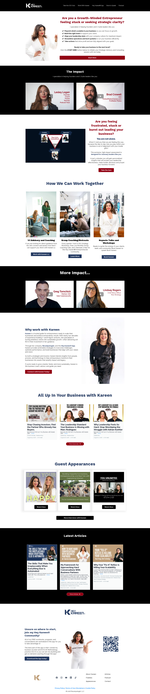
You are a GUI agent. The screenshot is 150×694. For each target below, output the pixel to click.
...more (32, 433)
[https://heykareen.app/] (110, 644)
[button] (41, 422)
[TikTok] (75, 677)
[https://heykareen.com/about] (109, 214)
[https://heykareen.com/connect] (41, 214)
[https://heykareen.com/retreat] (75, 214)
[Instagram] (61, 677)
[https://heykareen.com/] (34, 5)
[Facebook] (56, 677)
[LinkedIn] (70, 677)
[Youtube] (66, 677)
